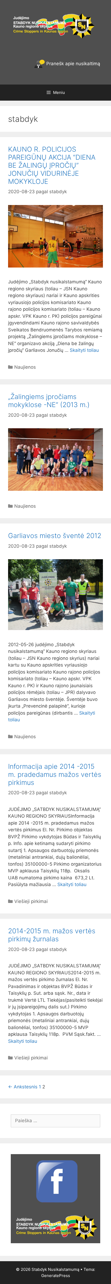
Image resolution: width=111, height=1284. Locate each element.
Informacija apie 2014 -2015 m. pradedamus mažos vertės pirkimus (54, 774)
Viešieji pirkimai (31, 901)
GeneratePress (55, 1275)
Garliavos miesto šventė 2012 (54, 536)
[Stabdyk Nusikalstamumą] (55, 25)
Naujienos (25, 367)
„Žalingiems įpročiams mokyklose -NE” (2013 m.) (49, 401)
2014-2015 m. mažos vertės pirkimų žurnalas (51, 935)
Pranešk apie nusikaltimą (72, 63)
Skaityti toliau (84, 350)
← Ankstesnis (22, 1086)
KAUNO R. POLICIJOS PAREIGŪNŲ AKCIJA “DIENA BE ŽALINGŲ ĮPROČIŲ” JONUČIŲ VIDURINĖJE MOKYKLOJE (51, 165)
